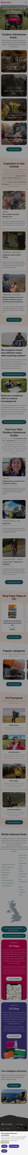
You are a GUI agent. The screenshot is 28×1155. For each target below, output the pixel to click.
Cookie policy (4, 1142)
